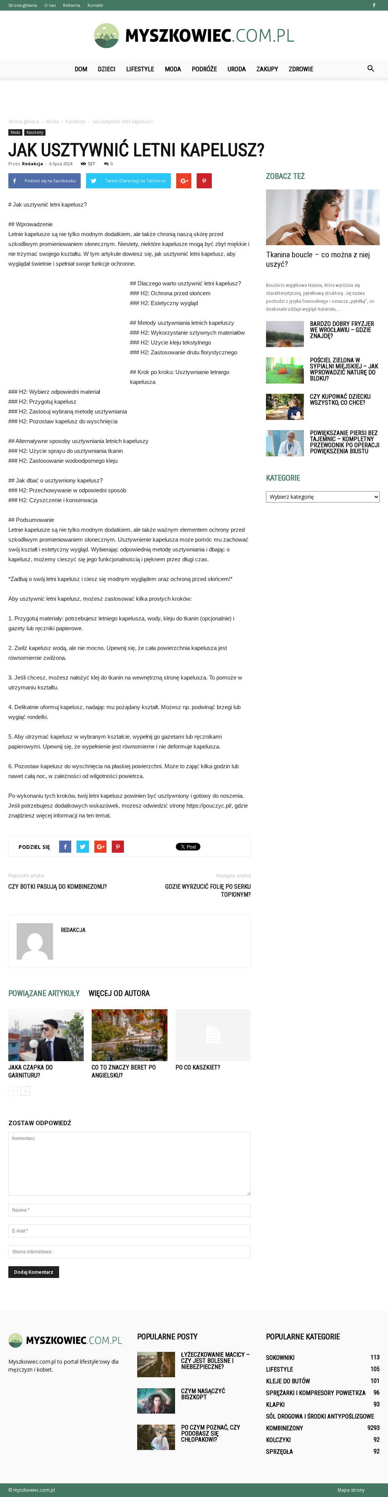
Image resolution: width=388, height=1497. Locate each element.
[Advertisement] (194, 98)
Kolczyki (278, 1440)
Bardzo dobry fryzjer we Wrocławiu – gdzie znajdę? (342, 330)
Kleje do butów (288, 1381)
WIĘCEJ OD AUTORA (119, 993)
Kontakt (95, 5)
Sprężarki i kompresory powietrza (316, 1393)
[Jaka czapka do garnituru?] (46, 1035)
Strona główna (22, 5)
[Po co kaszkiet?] (213, 1035)
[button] (370, 69)
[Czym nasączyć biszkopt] (156, 1401)
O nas (50, 5)
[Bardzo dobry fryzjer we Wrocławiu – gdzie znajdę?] (285, 334)
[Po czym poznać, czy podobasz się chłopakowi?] (156, 1437)
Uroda (237, 69)
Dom (81, 69)
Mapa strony (351, 1490)
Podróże (204, 69)
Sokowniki (280, 1357)
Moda (173, 69)
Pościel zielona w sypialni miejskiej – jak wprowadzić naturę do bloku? (344, 369)
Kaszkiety (35, 132)
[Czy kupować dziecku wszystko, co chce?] (285, 407)
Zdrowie (301, 69)
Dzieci (107, 69)
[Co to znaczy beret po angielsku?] (129, 1035)
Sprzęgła (279, 1451)
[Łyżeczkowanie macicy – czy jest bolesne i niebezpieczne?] (156, 1364)
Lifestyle (140, 69)
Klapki (275, 1404)
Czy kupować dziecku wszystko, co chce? (340, 399)
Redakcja (32, 163)
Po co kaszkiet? (197, 1067)
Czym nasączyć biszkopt (203, 1394)
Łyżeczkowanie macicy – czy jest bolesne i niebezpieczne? (215, 1360)
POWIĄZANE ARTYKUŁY (44, 993)
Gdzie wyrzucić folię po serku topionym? (208, 890)
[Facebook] (374, 5)
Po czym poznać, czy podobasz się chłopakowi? (210, 1433)
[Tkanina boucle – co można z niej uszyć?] (323, 217)
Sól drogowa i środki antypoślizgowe (320, 1416)
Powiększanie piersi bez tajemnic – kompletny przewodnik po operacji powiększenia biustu (344, 442)
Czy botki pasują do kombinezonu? (57, 886)
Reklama (71, 5)
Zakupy (267, 69)
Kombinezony (284, 1428)
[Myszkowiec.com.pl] (194, 35)
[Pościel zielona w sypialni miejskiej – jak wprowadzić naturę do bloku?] (285, 370)
